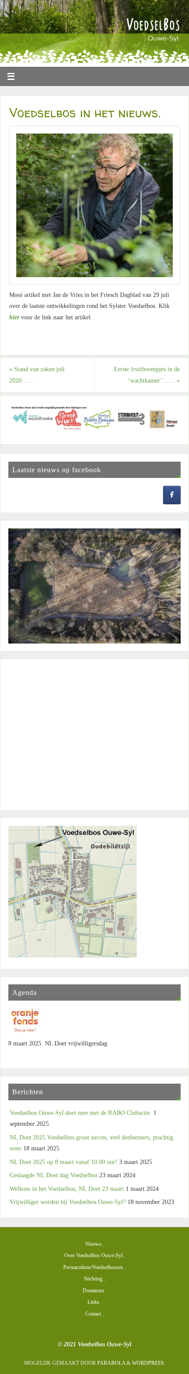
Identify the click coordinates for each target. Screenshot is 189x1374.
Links (93, 1302)
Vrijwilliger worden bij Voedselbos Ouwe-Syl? (68, 1202)
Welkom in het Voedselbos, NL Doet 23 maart (67, 1189)
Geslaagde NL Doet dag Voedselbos (54, 1175)
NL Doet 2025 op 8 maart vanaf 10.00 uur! (63, 1162)
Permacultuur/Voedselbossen (93, 1267)
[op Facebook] (172, 495)
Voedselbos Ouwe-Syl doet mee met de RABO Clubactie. (81, 1113)
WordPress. (148, 1363)
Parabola (111, 1363)
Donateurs (93, 1290)
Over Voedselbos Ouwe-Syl (93, 1255)
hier (14, 317)
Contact (93, 1314)
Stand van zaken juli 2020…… (37, 375)
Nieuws (93, 1244)
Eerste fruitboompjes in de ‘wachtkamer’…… (147, 375)
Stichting (93, 1279)
